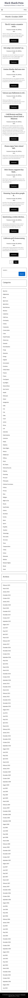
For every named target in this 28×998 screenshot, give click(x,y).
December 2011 (7, 700)
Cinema (4, 323)
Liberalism (5, 431)
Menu (25, 9)
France (4, 376)
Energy (4, 356)
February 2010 (6, 765)
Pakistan (5, 471)
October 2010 (6, 742)
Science (5, 510)
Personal (5, 477)
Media (4, 441)
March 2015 (6, 670)
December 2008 (7, 811)
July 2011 (5, 713)
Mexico (5, 451)
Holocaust (5, 395)
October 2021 (6, 598)
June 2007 (5, 870)
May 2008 (5, 834)
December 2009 (7, 772)
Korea (4, 425)
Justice (4, 422)
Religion (5, 497)
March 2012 (6, 690)
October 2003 (6, 945)
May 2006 (5, 912)
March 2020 (6, 608)
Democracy (5, 340)
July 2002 (5, 988)
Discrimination (6, 346)
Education (5, 353)
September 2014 (7, 680)
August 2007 (6, 863)
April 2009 (5, 798)
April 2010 (5, 758)
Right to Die (6, 500)
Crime (4, 333)
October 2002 (6, 978)
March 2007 (6, 880)
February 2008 (6, 844)
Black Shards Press (14, 3)
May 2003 (5, 961)
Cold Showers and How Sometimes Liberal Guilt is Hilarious (14, 116)
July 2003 (5, 955)
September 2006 (7, 899)
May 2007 (5, 873)
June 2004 (5, 935)
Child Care (5, 317)
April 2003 (5, 965)
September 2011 (7, 706)
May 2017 (5, 631)
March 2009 (6, 801)
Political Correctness (8, 484)
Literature (5, 438)
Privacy (5, 490)
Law (4, 428)
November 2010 (7, 739)
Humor (4, 399)
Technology (6, 533)
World (4, 566)
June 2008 (5, 830)
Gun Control (6, 389)
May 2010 (5, 755)
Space (4, 520)
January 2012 (6, 696)
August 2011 (6, 709)
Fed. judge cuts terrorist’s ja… (14, 48)
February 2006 (6, 919)
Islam (4, 415)
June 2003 (5, 958)
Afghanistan (6, 294)
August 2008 (6, 824)
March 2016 (6, 667)
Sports (4, 523)
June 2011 (5, 716)
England (5, 359)
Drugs (4, 350)
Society (5, 517)
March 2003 (6, 968)
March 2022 (6, 588)
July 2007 (5, 867)
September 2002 (7, 981)
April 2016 (5, 663)
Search (5, 270)
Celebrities (5, 314)
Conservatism (6, 330)
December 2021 (7, 595)
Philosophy (5, 481)
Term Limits (5, 536)
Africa (4, 297)
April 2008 (5, 837)
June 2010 (5, 752)
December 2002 (7, 971)
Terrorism (5, 539)
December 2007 (7, 850)
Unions (4, 553)
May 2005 (5, 932)
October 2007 (6, 857)
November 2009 (7, 775)
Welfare (5, 559)
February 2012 (6, 693)
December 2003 (7, 939)
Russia (4, 503)
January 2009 (6, 808)
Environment (6, 363)
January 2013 (6, 683)
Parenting (5, 474)
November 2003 (7, 942)
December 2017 (7, 611)
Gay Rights (5, 382)
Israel (4, 418)
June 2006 (5, 909)
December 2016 (7, 647)
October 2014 (6, 677)
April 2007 (5, 876)
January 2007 (6, 886)
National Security (7, 467)
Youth (4, 569)
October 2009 (6, 778)
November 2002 (7, 975)
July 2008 (5, 827)
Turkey (4, 549)
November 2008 (7, 814)
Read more (14, 40)
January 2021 (6, 601)
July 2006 (5, 906)
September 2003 (7, 948)
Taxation (5, 530)
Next (16, 262)
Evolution (5, 366)
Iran (4, 409)
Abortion (5, 291)
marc (14, 31)
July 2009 (5, 788)
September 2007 (7, 860)
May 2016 (5, 660)
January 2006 (6, 922)
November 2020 (7, 605)
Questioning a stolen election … (14, 217)
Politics (5, 487)
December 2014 (7, 673)
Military (5, 458)
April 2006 (5, 916)
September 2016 (7, 657)
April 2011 (5, 722)
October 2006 (6, 896)
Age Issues (5, 300)
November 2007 (7, 853)
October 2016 (6, 654)
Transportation (6, 546)
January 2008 (6, 847)
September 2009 (7, 781)
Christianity (6, 320)
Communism (6, 327)
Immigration (6, 402)
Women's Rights (7, 562)
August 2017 (6, 624)
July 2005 (5, 925)
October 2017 (6, 618)
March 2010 (6, 762)
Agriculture (5, 304)
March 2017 (6, 637)
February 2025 (6, 585)
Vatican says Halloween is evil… (14, 93)
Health (4, 392)
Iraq (4, 412)
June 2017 (5, 627)
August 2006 (6, 903)
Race (4, 494)
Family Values (6, 369)
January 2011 (6, 732)
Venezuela (5, 556)
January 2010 (6, 768)
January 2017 (6, 644)
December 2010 (7, 736)
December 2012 (7, 686)
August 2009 (6, 785)
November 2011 (7, 703)
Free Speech (6, 379)
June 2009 (5, 791)
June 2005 (5, 929)
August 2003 (6, 952)
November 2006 (7, 893)
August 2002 (6, 984)
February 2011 (6, 729)
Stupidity (5, 526)
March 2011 (6, 726)
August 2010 (6, 749)
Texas (4, 543)
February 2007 (6, 883)
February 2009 (6, 804)
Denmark (5, 343)
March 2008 (6, 840)
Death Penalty (6, 336)
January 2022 (6, 591)
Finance (5, 372)
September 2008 (7, 821)
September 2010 (7, 745)
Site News (5, 513)
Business (5, 310)
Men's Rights (6, 448)
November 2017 (7, 614)
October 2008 (6, 817)
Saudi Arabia (6, 507)
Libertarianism (6, 435)
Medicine (5, 445)
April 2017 (5, 634)
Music (4, 461)
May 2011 (5, 719)
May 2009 (5, 794)
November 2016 (7, 650)
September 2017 (7, 621)
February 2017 (6, 641)
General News (6, 386)
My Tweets (5, 464)
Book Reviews (6, 307)
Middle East (6, 454)
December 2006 (7, 889)
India (4, 405)
